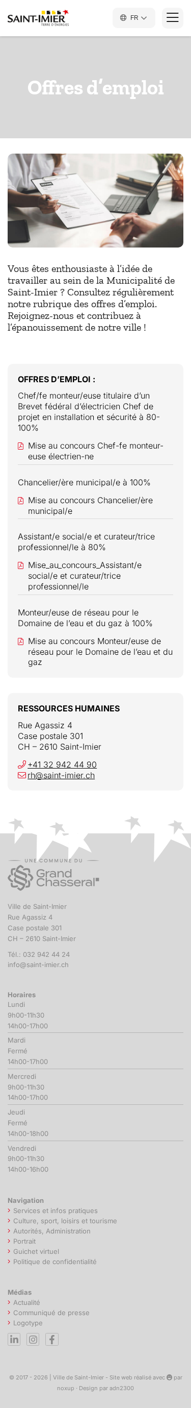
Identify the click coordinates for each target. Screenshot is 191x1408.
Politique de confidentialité (55, 1261)
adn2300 (122, 1388)
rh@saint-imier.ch (61, 775)
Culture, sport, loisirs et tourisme (65, 1221)
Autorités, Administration (52, 1231)
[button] (172, 18)
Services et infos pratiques (55, 1210)
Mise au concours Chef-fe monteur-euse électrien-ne (95, 450)
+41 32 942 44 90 (62, 764)
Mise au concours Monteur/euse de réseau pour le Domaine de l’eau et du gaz (100, 652)
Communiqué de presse (51, 1312)
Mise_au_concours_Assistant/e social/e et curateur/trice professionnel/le (85, 575)
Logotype (28, 1323)
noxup (65, 1388)
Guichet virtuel (36, 1251)
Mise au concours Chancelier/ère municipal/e (90, 505)
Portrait (24, 1241)
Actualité (26, 1302)
